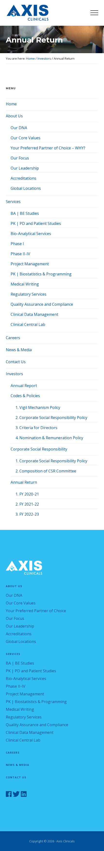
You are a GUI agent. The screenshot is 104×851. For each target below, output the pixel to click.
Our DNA (19, 127)
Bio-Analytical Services (31, 233)
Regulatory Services (28, 294)
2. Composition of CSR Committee (45, 471)
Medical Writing (25, 284)
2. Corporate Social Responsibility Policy (51, 417)
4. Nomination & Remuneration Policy (49, 437)
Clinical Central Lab (28, 324)
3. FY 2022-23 (27, 514)
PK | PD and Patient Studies (36, 223)
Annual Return (24, 482)
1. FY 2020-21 (27, 494)
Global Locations (26, 188)
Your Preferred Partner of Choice (36, 610)
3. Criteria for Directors (36, 427)
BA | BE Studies (25, 213)
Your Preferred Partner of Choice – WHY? (48, 148)
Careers (13, 337)
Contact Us (16, 361)
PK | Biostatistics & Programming (41, 274)
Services (13, 201)
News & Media (19, 349)
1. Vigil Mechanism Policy (37, 407)
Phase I (17, 243)
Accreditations (23, 178)
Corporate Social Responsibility (39, 449)
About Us (14, 116)
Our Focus (20, 158)
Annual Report (24, 385)
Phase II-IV (20, 253)
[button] (94, 13)
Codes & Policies (25, 395)
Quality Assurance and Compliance (42, 304)
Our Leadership (25, 168)
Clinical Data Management (34, 314)
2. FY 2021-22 (27, 504)
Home (11, 104)
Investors (14, 373)
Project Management (30, 264)
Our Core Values (25, 137)
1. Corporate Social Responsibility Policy (51, 461)
